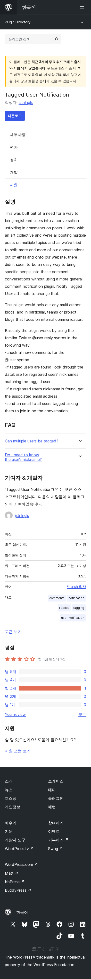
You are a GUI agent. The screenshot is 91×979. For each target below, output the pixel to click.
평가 (14, 147)
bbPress (15, 881)
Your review (15, 714)
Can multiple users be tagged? (31, 441)
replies (64, 608)
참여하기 (56, 822)
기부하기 (58, 839)
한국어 (22, 912)
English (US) (76, 586)
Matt (11, 873)
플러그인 (56, 798)
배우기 (11, 822)
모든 (82, 714)
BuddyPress (18, 890)
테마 (52, 789)
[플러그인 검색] (56, 39)
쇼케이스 (56, 781)
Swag (55, 848)
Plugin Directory (18, 22)
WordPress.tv (19, 848)
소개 (9, 781)
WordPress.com (21, 864)
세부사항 (17, 134)
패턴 (52, 806)
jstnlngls (26, 102)
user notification (72, 618)
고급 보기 (13, 631)
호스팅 (11, 798)
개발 (14, 172)
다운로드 (15, 116)
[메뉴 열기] (83, 7)
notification (76, 598)
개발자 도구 (15, 839)
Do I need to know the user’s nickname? (23, 457)
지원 (13, 184)
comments (57, 598)
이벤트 (54, 831)
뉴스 (9, 789)
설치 (14, 159)
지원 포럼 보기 (18, 750)
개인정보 (12, 806)
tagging (78, 608)
